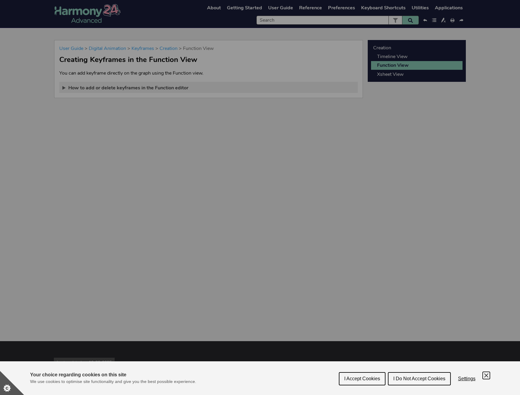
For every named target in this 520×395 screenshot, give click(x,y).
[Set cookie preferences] (12, 383)
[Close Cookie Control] (486, 375)
